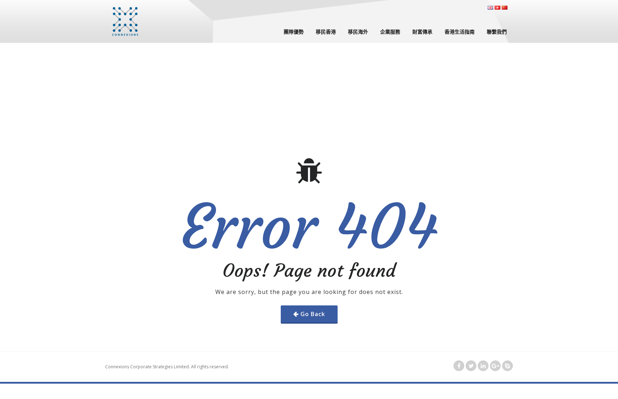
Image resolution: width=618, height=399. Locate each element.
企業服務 (390, 31)
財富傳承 (422, 31)
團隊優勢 (294, 31)
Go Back (312, 314)
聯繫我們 (497, 31)
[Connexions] (125, 21)
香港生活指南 (460, 31)
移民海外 (358, 31)
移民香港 (326, 31)
